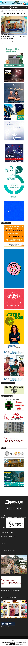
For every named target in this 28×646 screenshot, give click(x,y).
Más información (19, 644)
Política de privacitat (14, 590)
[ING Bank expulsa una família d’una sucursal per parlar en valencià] (14, 25)
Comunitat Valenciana (4, 34)
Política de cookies (5, 590)
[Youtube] (20, 508)
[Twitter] (17, 508)
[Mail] (14, 508)
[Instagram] (10, 508)
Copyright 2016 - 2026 (7, 532)
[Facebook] (7, 508)
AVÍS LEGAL (4, 543)
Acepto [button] (12, 644)
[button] (26, 7)
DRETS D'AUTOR (5, 540)
